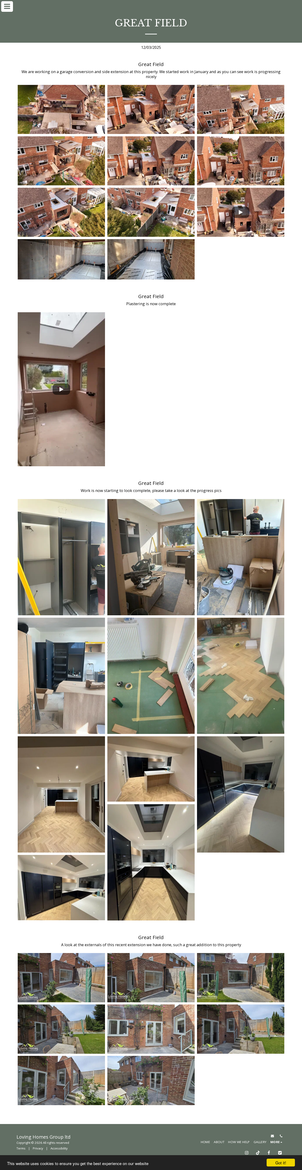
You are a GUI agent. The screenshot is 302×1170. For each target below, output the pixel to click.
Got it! (280, 1163)
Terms (21, 1148)
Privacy (38, 1148)
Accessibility (59, 1148)
